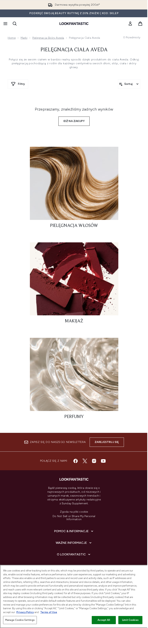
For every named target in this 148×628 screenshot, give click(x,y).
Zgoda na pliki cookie (74, 511)
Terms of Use (48, 612)
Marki (24, 37)
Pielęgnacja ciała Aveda (74, 50)
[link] (130, 23)
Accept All (104, 620)
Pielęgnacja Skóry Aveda (48, 37)
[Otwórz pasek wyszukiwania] (14, 23)
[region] (74, 596)
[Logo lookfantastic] (74, 23)
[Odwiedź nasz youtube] (103, 461)
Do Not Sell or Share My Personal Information (74, 518)
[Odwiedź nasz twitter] (84, 461)
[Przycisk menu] (5, 23)
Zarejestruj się (107, 442)
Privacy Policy (25, 612)
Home (12, 37)
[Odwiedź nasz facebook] (75, 461)
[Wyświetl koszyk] (140, 23)
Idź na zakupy (74, 121)
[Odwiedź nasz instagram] (94, 461)
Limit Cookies (130, 620)
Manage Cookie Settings (20, 620)
